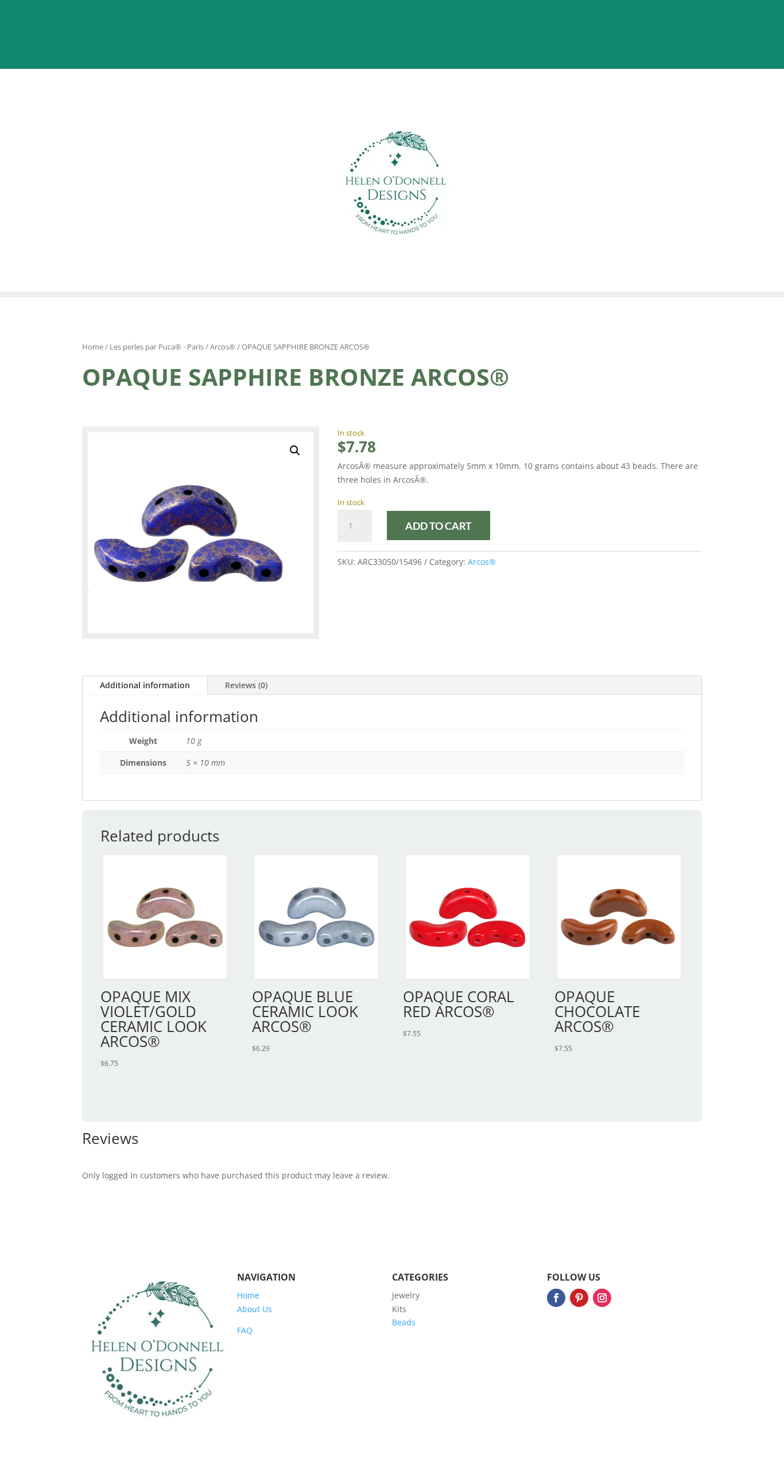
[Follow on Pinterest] (579, 1298)
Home (92, 347)
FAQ (245, 1330)
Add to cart (438, 525)
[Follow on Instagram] (602, 1298)
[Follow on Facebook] (556, 1298)
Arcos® (222, 347)
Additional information (145, 685)
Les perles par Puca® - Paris (157, 347)
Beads (404, 1322)
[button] (295, 450)
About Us (254, 1309)
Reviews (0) (246, 685)
